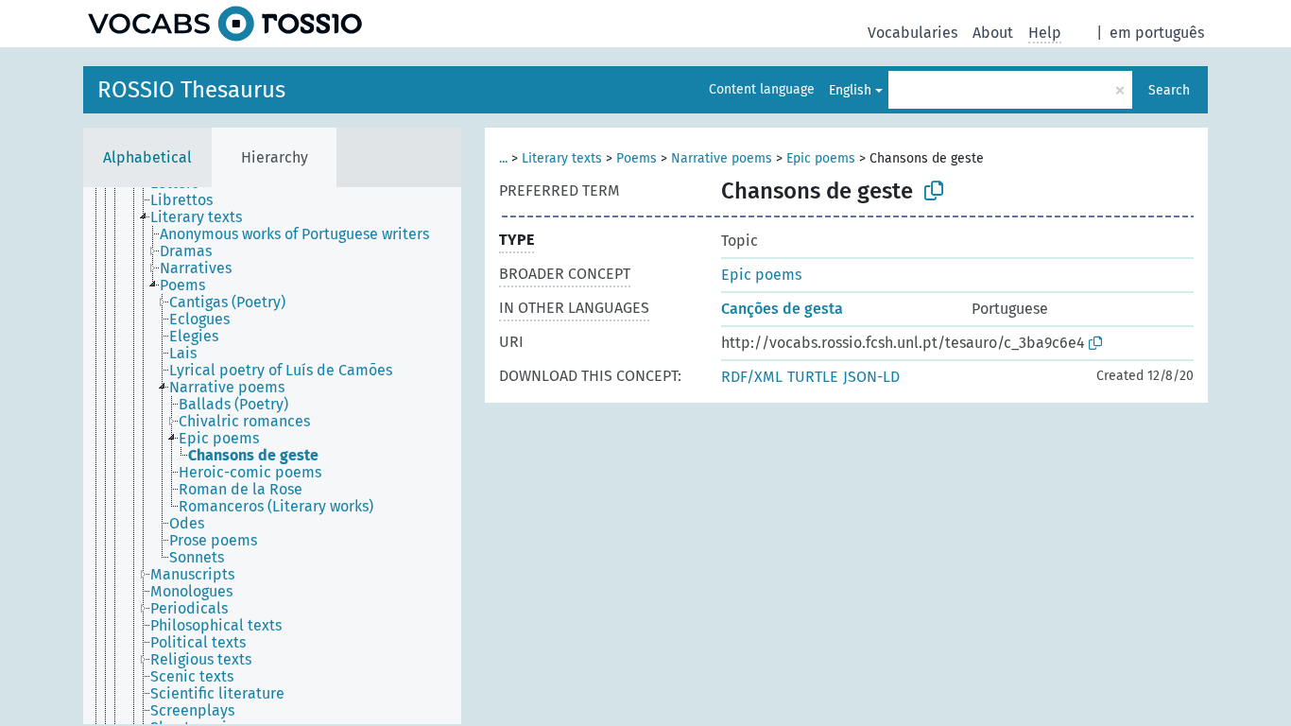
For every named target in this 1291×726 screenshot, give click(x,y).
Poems (636, 158)
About (993, 33)
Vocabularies (912, 33)
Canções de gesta (782, 309)
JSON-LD (871, 377)
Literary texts (562, 158)
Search (1169, 90)
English (850, 90)
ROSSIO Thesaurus (191, 90)
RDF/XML (752, 377)
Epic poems (820, 158)
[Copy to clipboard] (933, 191)
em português (1157, 33)
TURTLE (812, 377)
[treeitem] (189, 200)
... (503, 158)
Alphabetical (147, 157)
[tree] (272, 455)
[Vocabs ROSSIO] (225, 23)
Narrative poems (721, 158)
